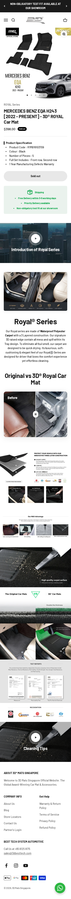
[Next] (66, 6)
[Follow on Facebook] (6, 865)
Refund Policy (47, 827)
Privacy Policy (47, 821)
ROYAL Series (12, 104)
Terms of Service (49, 814)
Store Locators (12, 816)
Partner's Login (13, 829)
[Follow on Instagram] (16, 865)
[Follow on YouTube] (25, 865)
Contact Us (10, 823)
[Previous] (4, 6)
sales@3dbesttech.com (17, 853)
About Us (9, 803)
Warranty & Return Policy (50, 805)
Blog (6, 810)
